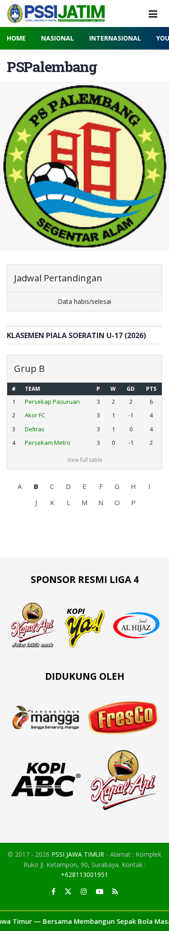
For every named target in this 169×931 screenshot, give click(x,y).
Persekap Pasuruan (52, 402)
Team (32, 389)
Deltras (35, 429)
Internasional (115, 38)
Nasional (57, 38)
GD (131, 389)
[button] (19, 486)
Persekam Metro (47, 442)
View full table (84, 460)
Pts (151, 389)
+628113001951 (84, 874)
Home (16, 38)
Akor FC (35, 415)
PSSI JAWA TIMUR (77, 854)
